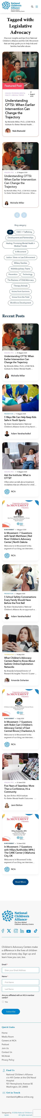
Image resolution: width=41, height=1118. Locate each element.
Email (5, 964)
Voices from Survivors (20, 291)
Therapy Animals (21, 286)
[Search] (32, 6)
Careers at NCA (9, 1040)
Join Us (5, 1048)
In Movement (20, 252)
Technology (27, 274)
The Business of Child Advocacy (20, 280)
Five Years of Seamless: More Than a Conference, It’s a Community (19, 789)
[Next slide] (24, 215)
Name (5, 976)
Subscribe (10, 1011)
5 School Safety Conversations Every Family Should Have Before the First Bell (20, 600)
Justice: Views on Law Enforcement (20, 257)
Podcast (5, 1044)
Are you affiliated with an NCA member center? (18, 996)
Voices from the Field (20, 297)
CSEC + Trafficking (24, 232)
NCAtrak (6, 1055)
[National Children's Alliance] (13, 6)
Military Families (20, 263)
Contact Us (7, 1052)
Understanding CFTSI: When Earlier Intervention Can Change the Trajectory (20, 109)
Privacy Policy (8, 1059)
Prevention (13, 274)
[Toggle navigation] (37, 6)
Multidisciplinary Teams (20, 269)
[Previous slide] (17, 215)
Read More (20, 882)
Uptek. (6, 1115)
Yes (6, 1002)
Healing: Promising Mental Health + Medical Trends (20, 245)
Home (4, 1032)
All (10, 232)
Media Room (8, 1036)
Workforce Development (20, 303)
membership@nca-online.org (19, 1096)
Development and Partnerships (20, 238)
